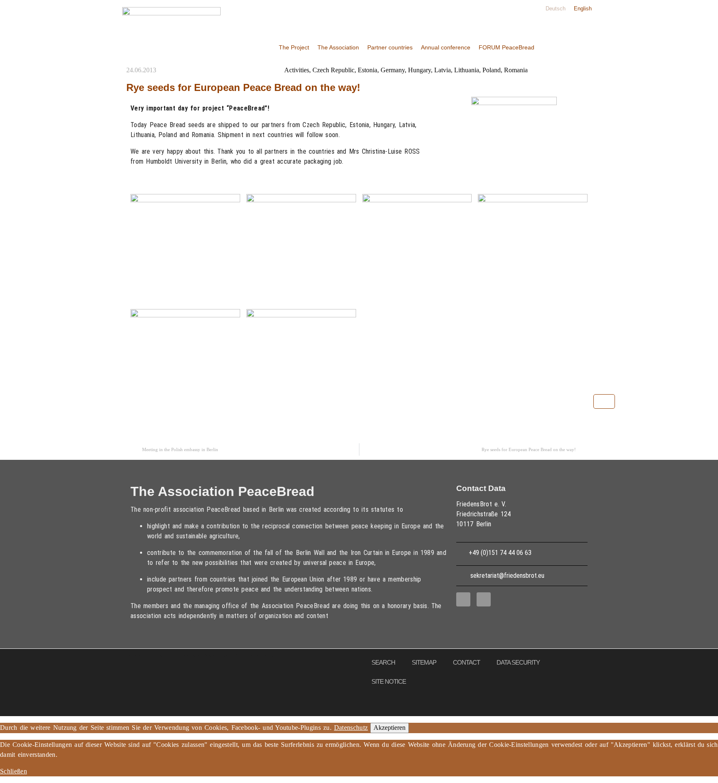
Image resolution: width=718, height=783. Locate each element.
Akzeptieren (390, 727)
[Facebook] (463, 599)
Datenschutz (351, 727)
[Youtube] (484, 599)
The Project (294, 47)
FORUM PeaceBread (506, 47)
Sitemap (424, 662)
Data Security (518, 662)
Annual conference (445, 47)
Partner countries (390, 47)
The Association (338, 47)
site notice (388, 681)
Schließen (13, 771)
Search (383, 662)
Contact (466, 662)
